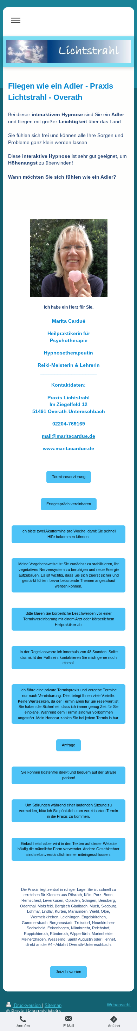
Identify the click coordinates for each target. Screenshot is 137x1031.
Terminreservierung (68, 477)
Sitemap (53, 1005)
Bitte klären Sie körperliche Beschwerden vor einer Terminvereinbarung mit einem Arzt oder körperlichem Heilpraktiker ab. (68, 618)
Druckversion (27, 1005)
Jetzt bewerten (68, 972)
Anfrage (68, 745)
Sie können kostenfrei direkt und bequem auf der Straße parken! (68, 775)
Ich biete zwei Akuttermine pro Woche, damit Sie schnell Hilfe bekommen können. (68, 534)
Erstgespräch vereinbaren (68, 504)
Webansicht (119, 1004)
